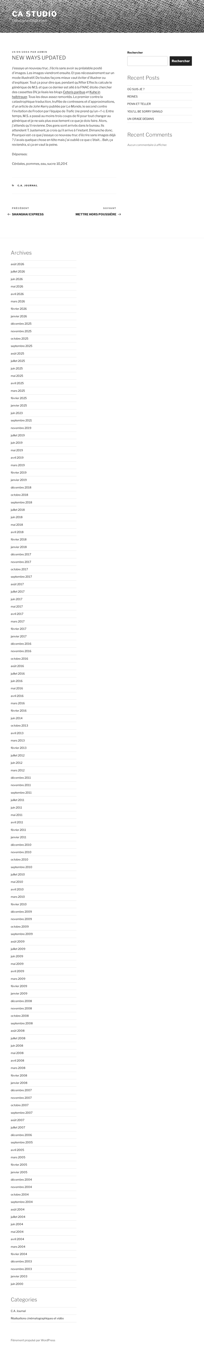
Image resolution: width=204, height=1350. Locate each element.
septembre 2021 (21, 420)
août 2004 (18, 1209)
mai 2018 (17, 524)
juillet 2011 (17, 800)
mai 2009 (17, 963)
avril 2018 (17, 532)
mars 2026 (18, 301)
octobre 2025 (19, 338)
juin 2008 (17, 1045)
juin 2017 (16, 599)
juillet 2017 (18, 591)
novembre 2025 (21, 331)
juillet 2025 (18, 360)
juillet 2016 (18, 673)
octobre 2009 (20, 926)
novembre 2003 (21, 1269)
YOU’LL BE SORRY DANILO (145, 111)
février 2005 (19, 1164)
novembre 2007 (21, 1097)
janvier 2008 (19, 1082)
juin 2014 (17, 718)
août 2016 (17, 666)
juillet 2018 (18, 509)
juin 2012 (16, 762)
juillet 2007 (18, 1127)
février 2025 (19, 398)
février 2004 (19, 1254)
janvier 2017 (18, 636)
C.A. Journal (28, 185)
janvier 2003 (19, 1276)
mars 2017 (18, 621)
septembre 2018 (21, 502)
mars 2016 (18, 703)
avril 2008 (17, 1060)
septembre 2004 (22, 1201)
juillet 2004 (18, 1216)
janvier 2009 (19, 993)
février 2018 (18, 539)
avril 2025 (17, 383)
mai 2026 (17, 286)
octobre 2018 (19, 494)
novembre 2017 (21, 562)
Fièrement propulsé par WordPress (33, 1340)
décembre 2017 (21, 554)
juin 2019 (17, 442)
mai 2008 (17, 1053)
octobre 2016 (19, 658)
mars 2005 (18, 1157)
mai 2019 (17, 450)
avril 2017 (17, 613)
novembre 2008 (21, 1008)
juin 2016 (17, 681)
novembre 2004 (21, 1187)
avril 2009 (17, 971)
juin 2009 (17, 956)
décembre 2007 (21, 1090)
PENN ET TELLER (139, 103)
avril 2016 (17, 695)
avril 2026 (17, 294)
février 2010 (19, 904)
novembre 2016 (21, 651)
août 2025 (17, 353)
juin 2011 (16, 807)
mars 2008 (18, 1068)
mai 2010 (17, 881)
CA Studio (34, 14)
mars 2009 (18, 978)
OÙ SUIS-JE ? (135, 89)
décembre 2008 (21, 1001)
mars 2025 (18, 390)
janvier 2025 (19, 405)
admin (42, 52)
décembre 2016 (21, 643)
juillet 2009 (18, 948)
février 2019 (18, 472)
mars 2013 (18, 740)
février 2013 (18, 747)
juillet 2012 (18, 755)
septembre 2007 (21, 1112)
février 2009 (19, 986)
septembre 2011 (21, 792)
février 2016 (18, 710)
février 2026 (19, 308)
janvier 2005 (19, 1172)
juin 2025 (17, 368)
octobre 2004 (20, 1194)
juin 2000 (17, 1284)
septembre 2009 (22, 934)
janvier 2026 (19, 316)
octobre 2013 (19, 725)
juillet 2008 (18, 1038)
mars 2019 (18, 465)
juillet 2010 (18, 874)
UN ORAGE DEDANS (140, 118)
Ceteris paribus (74, 92)
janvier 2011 (18, 837)
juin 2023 (17, 413)
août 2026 (17, 264)
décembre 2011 (21, 777)
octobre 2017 (19, 569)
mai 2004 (17, 1231)
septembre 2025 (21, 346)
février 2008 (19, 1075)
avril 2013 (17, 733)
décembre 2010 (21, 844)
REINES (132, 96)
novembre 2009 (21, 919)
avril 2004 (17, 1239)
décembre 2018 (21, 487)
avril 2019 (17, 457)
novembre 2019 (21, 428)
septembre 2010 (21, 867)
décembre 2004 (21, 1179)
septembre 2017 (21, 576)
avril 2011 (17, 822)
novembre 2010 (21, 852)
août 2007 (17, 1120)
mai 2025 (17, 375)
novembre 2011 (21, 785)
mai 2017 (17, 606)
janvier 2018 (19, 547)
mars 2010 (18, 896)
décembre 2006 (21, 1135)
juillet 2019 (18, 435)
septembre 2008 (22, 1023)
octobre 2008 (20, 1015)
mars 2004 (18, 1246)
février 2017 (18, 628)
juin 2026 (17, 279)
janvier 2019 (19, 480)
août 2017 (17, 584)
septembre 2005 (22, 1142)
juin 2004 (17, 1224)
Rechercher (135, 52)
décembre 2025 (21, 323)
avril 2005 (17, 1150)
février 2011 (18, 829)
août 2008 (18, 1030)
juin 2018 (17, 517)
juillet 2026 (18, 271)
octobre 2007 (19, 1105)
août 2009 (18, 941)
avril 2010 (17, 889)
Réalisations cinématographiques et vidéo (37, 1318)
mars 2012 (18, 770)
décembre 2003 (21, 1261)
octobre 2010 (19, 859)
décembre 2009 (21, 911)
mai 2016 (17, 688)
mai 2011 (17, 815)
